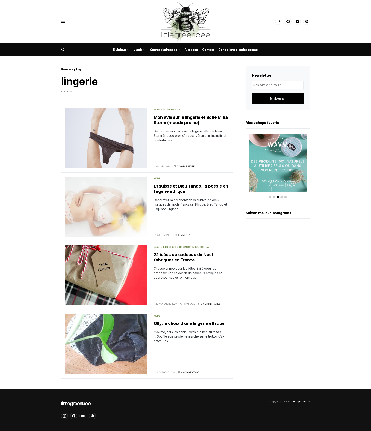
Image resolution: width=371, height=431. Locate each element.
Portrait (205, 247)
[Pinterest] (306, 21)
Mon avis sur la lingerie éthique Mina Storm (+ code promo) (191, 120)
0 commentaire (186, 166)
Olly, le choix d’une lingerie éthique (189, 323)
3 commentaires (210, 303)
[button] (63, 21)
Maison (187, 247)
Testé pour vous (170, 109)
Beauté (158, 247)
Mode (157, 109)
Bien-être (168, 247)
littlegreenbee (75, 403)
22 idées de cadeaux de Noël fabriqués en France (183, 257)
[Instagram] (278, 21)
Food (178, 247)
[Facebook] (288, 21)
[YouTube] (297, 21)
